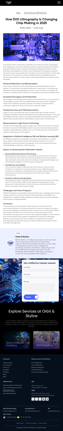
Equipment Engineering (38, 367)
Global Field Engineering (9, 393)
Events (4, 374)
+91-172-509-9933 (25, 417)
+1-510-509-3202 (11, 417)
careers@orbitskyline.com (32, 411)
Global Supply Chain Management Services (9, 390)
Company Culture (7, 362)
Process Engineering (37, 362)
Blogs (4, 376)
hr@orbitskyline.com (54, 411)
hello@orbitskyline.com (10, 411)
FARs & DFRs (20, 423)
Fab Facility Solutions (37, 369)
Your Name (27, 267)
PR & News (6, 372)
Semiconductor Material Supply (40, 372)
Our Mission (6, 369)
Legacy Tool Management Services (12, 387)
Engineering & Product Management (12, 385)
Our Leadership (7, 365)
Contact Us (6, 367)
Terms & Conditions (31, 423)
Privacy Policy (43, 423)
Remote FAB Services (37, 365)
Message (26, 281)
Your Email (27, 274)
